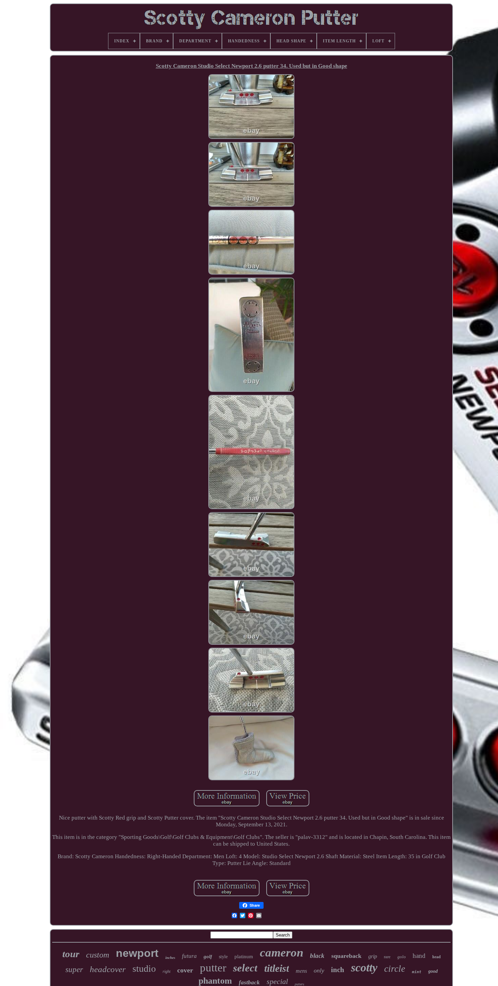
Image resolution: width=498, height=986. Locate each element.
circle (394, 969)
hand (419, 955)
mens (301, 971)
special (277, 981)
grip (372, 956)
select (245, 968)
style (223, 956)
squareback (346, 955)
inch (337, 970)
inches (170, 957)
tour (70, 953)
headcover (108, 969)
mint (416, 972)
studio (144, 968)
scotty (364, 967)
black (317, 955)
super (74, 969)
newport (137, 953)
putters (299, 984)
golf (208, 956)
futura (189, 956)
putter (213, 968)
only (319, 970)
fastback (249, 982)
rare (387, 956)
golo (401, 956)
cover (185, 970)
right (166, 971)
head (436, 956)
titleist (276, 968)
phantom (215, 981)
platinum (243, 956)
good (433, 971)
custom (97, 954)
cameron (281, 952)
